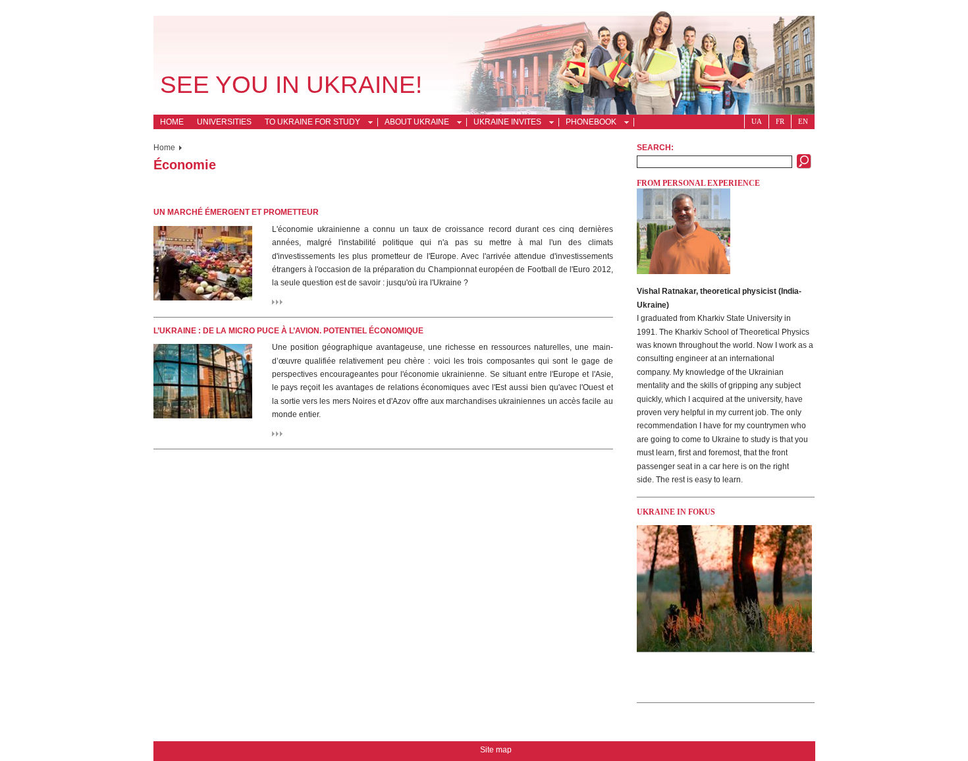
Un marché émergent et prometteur (236, 212)
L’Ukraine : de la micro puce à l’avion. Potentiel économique (288, 330)
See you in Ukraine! (291, 84)
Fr (780, 121)
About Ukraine (413, 123)
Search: (655, 147)
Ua (756, 121)
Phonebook (587, 123)
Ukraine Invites (504, 123)
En (803, 121)
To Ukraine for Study (309, 123)
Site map (496, 749)
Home (172, 122)
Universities (224, 122)
